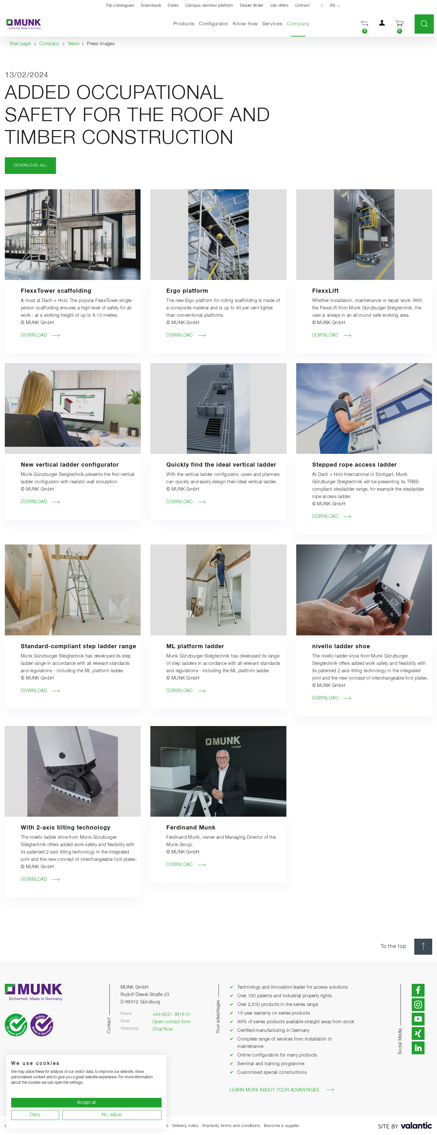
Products (184, 23)
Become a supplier (281, 1126)
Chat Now (163, 1029)
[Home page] (20, 24)
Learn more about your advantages (275, 1090)
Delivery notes (185, 1126)
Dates (173, 6)
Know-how (245, 23)
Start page (20, 44)
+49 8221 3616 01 (172, 1014)
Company (299, 23)
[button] (364, 24)
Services (272, 23)
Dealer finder (252, 6)
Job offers (279, 6)
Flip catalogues (120, 6)
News (73, 44)
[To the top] (423, 947)
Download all (30, 165)
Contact (302, 6)
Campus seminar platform (209, 6)
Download (34, 335)
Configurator (213, 23)
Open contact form (172, 1022)
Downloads (151, 6)
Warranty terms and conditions (231, 1126)
